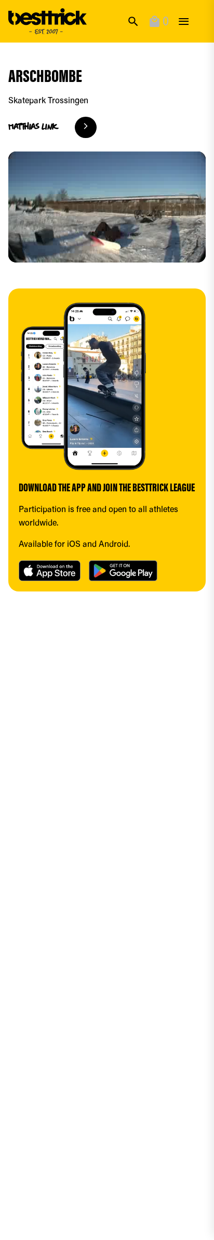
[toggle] (183, 21)
